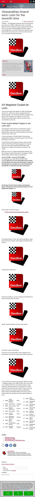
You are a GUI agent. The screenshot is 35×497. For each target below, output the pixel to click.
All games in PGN (10, 439)
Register (14, 470)
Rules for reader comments (8, 464)
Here (19, 487)
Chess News (12, 7)
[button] (11, 1)
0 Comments (30, 21)
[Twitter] (11, 445)
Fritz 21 (5, 61)
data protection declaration (23, 489)
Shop (3, 1)
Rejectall (18, 493)
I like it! (25, 21)
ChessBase (10, 451)
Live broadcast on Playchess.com (15, 440)
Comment (4, 472)
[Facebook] (7, 445)
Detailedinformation (8, 493)
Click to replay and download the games (16, 212)
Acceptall (28, 493)
